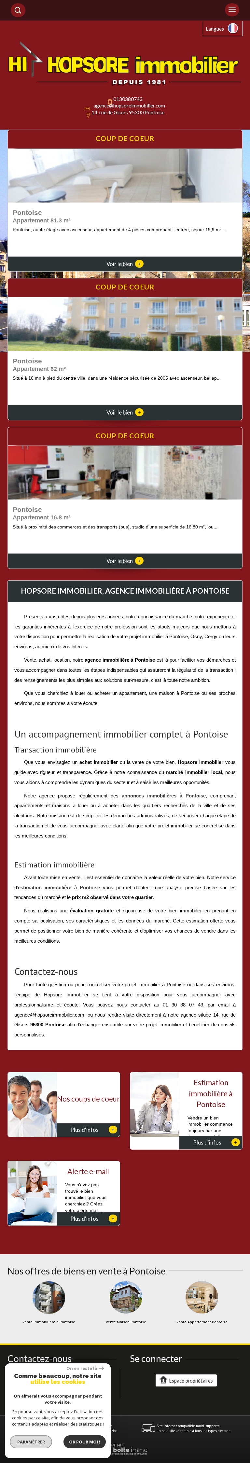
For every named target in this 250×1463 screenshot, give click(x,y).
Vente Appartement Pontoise (202, 1322)
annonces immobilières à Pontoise (164, 795)
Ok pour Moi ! (84, 1442)
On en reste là (81, 1368)
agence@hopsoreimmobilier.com (129, 105)
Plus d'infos (92, 1129)
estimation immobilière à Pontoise (59, 887)
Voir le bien (123, 263)
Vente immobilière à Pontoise (48, 1322)
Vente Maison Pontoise (126, 1322)
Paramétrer (31, 1442)
